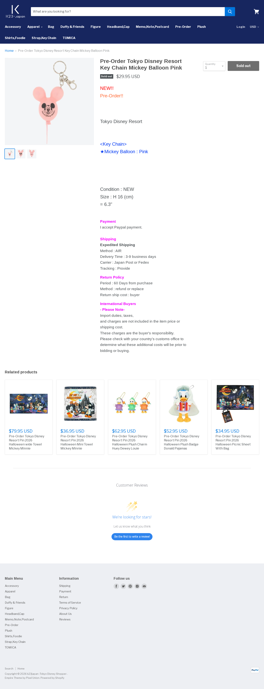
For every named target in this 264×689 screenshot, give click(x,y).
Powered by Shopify (52, 677)
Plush (201, 27)
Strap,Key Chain (44, 38)
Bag (51, 27)
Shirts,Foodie (15, 38)
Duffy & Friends (72, 27)
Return (63, 597)
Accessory (13, 27)
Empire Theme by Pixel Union (22, 677)
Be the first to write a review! (132, 536)
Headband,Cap (118, 27)
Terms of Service (70, 602)
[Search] (230, 11)
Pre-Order (183, 27)
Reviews (65, 619)
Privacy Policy (68, 608)
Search (9, 668)
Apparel (33, 27)
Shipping (65, 586)
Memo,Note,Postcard (152, 27)
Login (241, 27)
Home (9, 51)
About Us (65, 614)
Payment (65, 591)
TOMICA (69, 38)
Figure (96, 27)
